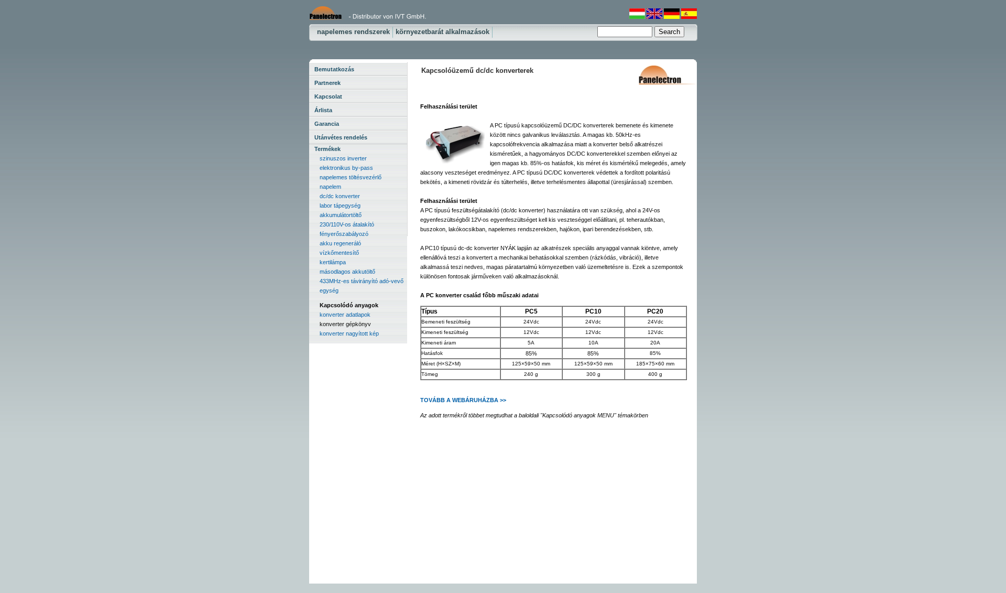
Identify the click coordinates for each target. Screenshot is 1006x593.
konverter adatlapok (345, 314)
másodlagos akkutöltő (347, 271)
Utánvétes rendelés (340, 137)
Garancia (326, 124)
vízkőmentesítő (339, 253)
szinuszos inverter (343, 158)
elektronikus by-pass (346, 168)
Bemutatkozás (334, 69)
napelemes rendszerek (353, 32)
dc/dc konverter (340, 196)
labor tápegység (340, 205)
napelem (330, 187)
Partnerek (327, 83)
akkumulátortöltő (341, 215)
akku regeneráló (340, 243)
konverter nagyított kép (349, 333)
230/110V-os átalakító (347, 224)
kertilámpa (333, 262)
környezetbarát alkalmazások (442, 32)
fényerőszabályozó (344, 234)
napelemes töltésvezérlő (350, 177)
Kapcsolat (328, 96)
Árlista (323, 110)
